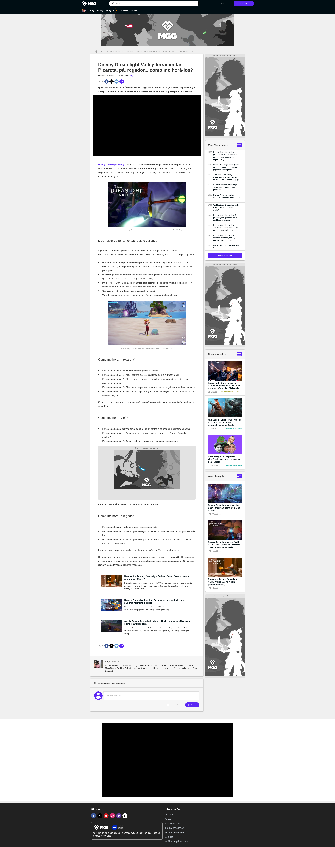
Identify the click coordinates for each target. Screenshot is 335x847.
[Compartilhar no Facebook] (106, 81)
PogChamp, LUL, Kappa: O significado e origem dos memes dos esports (224, 459)
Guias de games (106, 52)
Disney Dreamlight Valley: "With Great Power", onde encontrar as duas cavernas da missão (224, 545)
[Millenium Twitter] (99, 815)
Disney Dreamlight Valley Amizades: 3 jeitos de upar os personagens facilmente (225, 227)
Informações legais (174, 828)
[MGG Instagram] (112, 815)
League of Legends (234, 429)
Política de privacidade (176, 841)
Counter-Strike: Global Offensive (234, 392)
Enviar (193, 705)
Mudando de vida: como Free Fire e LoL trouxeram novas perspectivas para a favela (224, 422)
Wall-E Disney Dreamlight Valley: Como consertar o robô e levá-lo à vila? (226, 207)
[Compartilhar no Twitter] (111, 81)
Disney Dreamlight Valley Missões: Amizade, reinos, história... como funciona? (224, 237)
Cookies (169, 837)
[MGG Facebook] (93, 815)
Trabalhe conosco (174, 823)
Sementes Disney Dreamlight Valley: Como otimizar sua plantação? (225, 187)
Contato (169, 814)
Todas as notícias (225, 255)
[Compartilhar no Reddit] (116, 81)
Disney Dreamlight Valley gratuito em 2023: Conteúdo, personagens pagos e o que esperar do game (225, 156)
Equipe (168, 819)
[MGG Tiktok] (124, 815)
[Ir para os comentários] (121, 81)
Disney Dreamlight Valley (124, 52)
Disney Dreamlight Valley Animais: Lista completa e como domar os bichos (226, 197)
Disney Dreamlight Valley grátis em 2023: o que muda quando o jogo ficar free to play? (226, 167)
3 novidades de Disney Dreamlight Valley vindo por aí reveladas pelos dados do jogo (226, 177)
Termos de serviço (174, 832)
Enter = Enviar (176, 705)
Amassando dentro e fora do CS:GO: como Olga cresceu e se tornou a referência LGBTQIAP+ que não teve (224, 386)
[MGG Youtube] (106, 815)
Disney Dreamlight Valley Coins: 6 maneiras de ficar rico (226, 246)
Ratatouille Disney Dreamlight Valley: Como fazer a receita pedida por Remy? (156, 577)
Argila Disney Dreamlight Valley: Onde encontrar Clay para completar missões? (157, 622)
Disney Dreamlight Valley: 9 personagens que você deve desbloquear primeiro (225, 217)
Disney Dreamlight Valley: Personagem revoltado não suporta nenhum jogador (154, 601)
